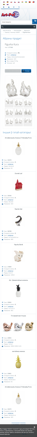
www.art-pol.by (7, 30)
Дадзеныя (27, 30)
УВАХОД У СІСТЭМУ (9, 7)
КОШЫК (19, 7)
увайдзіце (13, 55)
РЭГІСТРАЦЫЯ (14, 7)
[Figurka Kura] (18, 86)
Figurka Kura (26, 32)
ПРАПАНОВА (17, 30)
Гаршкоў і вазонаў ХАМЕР (12, 32)
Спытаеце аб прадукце (13, 71)
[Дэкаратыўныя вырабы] (10, 17)
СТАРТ (4, 7)
